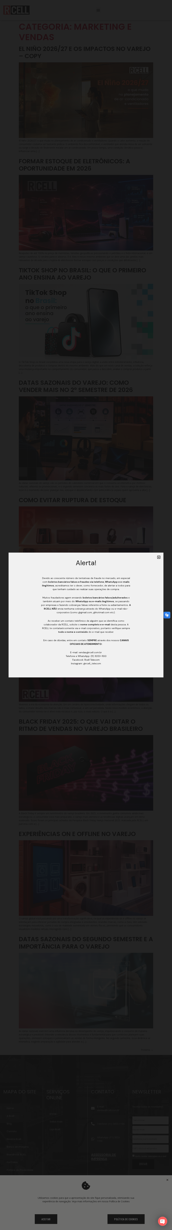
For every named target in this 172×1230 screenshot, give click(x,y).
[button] (159, 557)
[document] (86, 615)
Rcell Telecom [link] (92, 659)
